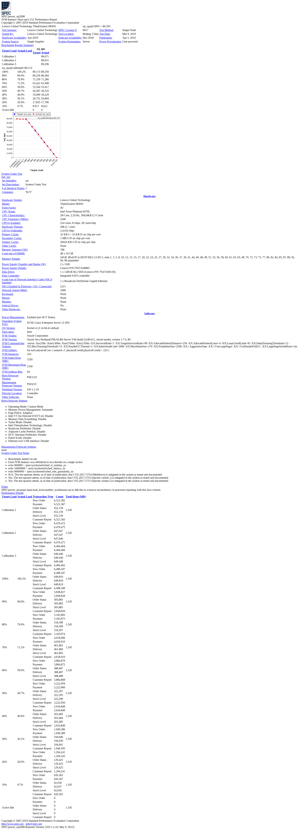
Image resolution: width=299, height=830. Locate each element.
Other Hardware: (11, 309)
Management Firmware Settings (18, 446)
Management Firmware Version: (12, 384)
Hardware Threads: (12, 226)
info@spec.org (34, 823)
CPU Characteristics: (13, 215)
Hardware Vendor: (12, 200)
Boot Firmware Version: (10, 377)
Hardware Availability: (14, 37)
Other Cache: (9, 245)
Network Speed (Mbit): (14, 290)
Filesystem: (8, 331)
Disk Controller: (11, 275)
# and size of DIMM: (13, 253)
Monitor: (6, 301)
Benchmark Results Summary (17, 45)
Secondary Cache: (12, 238)
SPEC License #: (67, 30)
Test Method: (106, 30)
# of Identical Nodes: (13, 188)
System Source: (10, 41)
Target (36, 52)
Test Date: (104, 33)
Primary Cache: (10, 234)
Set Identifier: (9, 180)
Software (149, 313)
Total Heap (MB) (76, 496)
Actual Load (24, 50)
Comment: (7, 192)
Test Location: (66, 33)
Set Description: (10, 184)
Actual (45, 52)
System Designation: (69, 41)
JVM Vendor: (9, 335)
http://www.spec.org (12, 823)
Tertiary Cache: (10, 242)
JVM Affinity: (9, 350)
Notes (4, 486)
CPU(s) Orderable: (12, 230)
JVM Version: (9, 339)
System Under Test (11, 173)
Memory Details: (11, 258)
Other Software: (10, 397)
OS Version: (8, 328)
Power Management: (13, 317)
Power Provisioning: (110, 41)
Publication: (105, 37)
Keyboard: (7, 294)
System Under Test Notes (15, 453)
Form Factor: (9, 207)
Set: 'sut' (5, 177)
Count (59, 496)
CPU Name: (8, 211)
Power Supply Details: (14, 268)
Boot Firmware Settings (14, 400)
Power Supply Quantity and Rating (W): (24, 264)
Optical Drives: (10, 305)
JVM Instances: (10, 354)
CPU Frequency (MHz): (15, 219)
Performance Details (12, 492)
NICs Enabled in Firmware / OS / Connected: (27, 286)
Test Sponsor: (9, 30)
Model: (6, 203)
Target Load (9, 50)
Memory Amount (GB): (15, 249)
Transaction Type (43, 496)
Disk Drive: (8, 271)
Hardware (149, 196)
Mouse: (6, 297)
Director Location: (12, 393)
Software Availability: (70, 37)
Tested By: (8, 33)
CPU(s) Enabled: (11, 222)
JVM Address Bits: (12, 371)
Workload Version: (12, 389)
